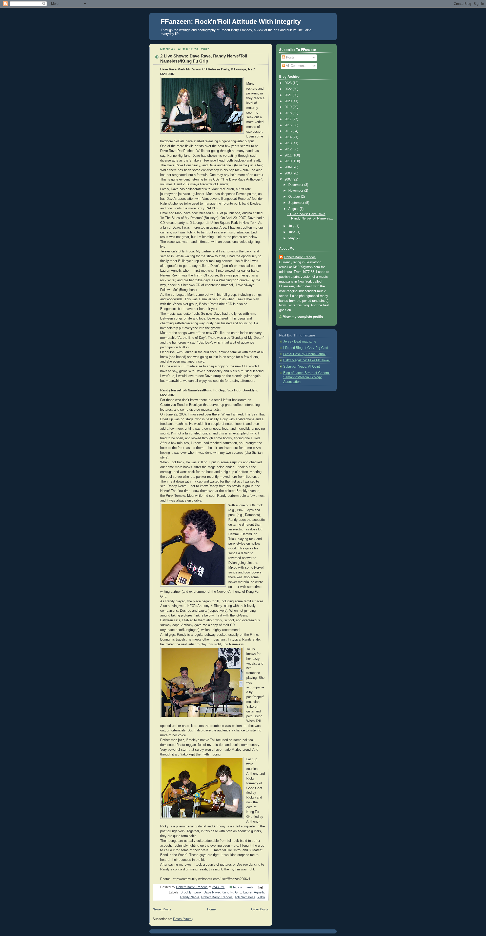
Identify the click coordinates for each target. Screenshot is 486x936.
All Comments (296, 66)
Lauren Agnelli (253, 892)
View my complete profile (303, 316)
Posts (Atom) (183, 919)
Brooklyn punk (190, 892)
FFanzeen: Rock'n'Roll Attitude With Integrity (231, 21)
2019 (289, 107)
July (291, 226)
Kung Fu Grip (231, 892)
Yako (261, 897)
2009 (289, 167)
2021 (289, 95)
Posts (290, 57)
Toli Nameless (245, 897)
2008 (289, 173)
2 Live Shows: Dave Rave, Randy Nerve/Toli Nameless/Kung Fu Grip (203, 59)
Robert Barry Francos (217, 897)
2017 (289, 119)
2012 (289, 149)
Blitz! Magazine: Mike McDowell (306, 360)
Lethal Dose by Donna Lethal (304, 354)
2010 (289, 161)
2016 (289, 125)
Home (211, 909)
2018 (289, 113)
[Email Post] (260, 887)
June (292, 232)
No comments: (244, 887)
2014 (289, 137)
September (296, 203)
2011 (289, 155)
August (294, 209)
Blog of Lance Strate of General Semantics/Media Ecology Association (306, 377)
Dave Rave (212, 892)
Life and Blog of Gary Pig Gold (305, 348)
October (294, 196)
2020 (289, 101)
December (296, 185)
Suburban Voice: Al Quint (301, 366)
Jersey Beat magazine (299, 341)
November (296, 190)
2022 (289, 89)
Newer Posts (162, 909)
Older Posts (260, 909)
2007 (289, 179)
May (292, 238)
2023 (289, 83)
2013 (289, 143)
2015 (289, 131)
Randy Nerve (189, 897)
